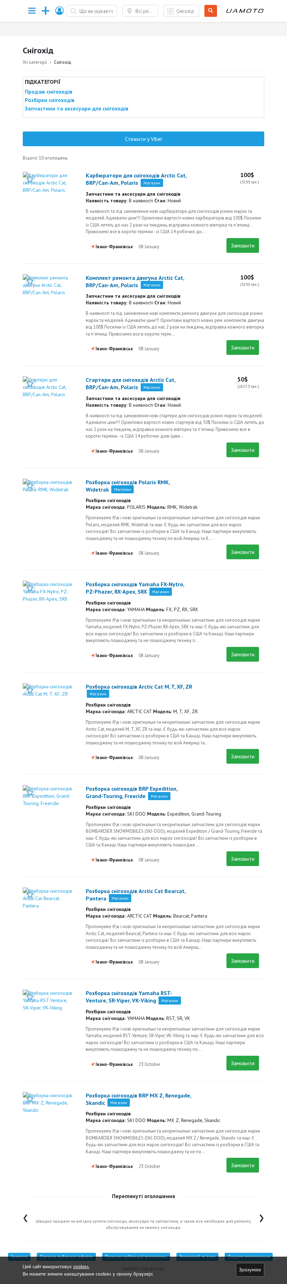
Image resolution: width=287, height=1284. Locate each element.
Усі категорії (35, 62)
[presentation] (25, 1216)
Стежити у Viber (143, 138)
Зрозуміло (250, 1269)
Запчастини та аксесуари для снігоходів (76, 108)
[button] (59, 10)
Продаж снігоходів (48, 91)
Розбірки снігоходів (50, 99)
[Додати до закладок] (30, 179)
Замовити (242, 245)
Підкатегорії (43, 82)
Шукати (212, 11)
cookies (81, 1266)
